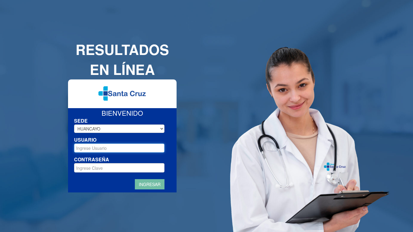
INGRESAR (150, 184)
